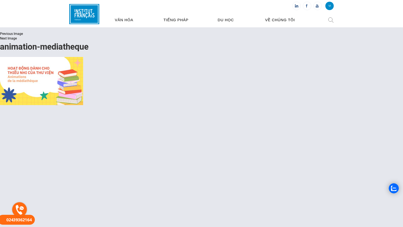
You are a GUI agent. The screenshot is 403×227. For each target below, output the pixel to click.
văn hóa (124, 20)
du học (226, 20)
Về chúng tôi (280, 20)
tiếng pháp (176, 20)
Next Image (8, 38)
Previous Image (11, 34)
